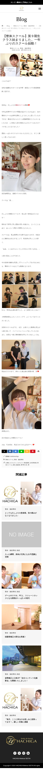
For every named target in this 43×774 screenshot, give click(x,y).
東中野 (23, 465)
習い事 (27, 465)
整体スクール (14, 48)
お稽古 (7, 463)
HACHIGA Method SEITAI (25, 765)
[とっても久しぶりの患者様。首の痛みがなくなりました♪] (21, 493)
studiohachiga (14, 456)
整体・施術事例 (25, 48)
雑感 (18, 550)
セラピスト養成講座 (23, 463)
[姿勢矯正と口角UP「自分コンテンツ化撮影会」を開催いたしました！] (21, 658)
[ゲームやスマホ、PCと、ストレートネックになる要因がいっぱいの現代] (21, 576)
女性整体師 (33, 463)
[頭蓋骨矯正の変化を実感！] (21, 617)
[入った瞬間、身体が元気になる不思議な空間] (21, 534)
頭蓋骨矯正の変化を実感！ (15, 637)
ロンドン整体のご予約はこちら (21, 2)
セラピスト (13, 463)
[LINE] (21, 451)
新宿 (14, 465)
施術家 (18, 465)
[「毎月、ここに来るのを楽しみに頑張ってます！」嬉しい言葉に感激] (21, 699)
